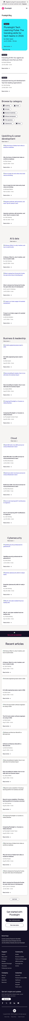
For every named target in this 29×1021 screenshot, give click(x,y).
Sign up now (6, 999)
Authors (17, 965)
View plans (4, 965)
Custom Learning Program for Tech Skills (11, 938)
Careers (3, 977)
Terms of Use (6, 1016)
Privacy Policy (13, 1016)
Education (17, 975)
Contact (3, 954)
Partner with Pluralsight (21, 959)
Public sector (18, 986)
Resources (4, 982)
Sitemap (4, 961)
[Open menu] (26, 8)
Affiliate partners (19, 961)
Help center (4, 956)
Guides (17, 954)
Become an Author (19, 956)
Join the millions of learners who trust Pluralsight (13, 942)
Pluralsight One (19, 963)
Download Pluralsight (7, 963)
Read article (7, 46)
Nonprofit (17, 984)
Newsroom (4, 980)
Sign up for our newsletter (14, 635)
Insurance (17, 982)
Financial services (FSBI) (21, 977)
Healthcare (17, 980)
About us (4, 975)
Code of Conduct (21, 1016)
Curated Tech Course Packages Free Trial (11, 940)
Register (24, 4)
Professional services (7, 968)
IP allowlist (4, 959)
